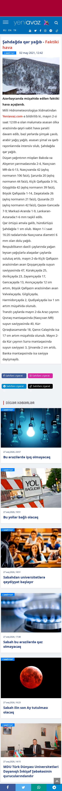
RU (4, 30)
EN (9, 30)
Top (57, 781)
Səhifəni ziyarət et (13, 378)
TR (14, 30)
